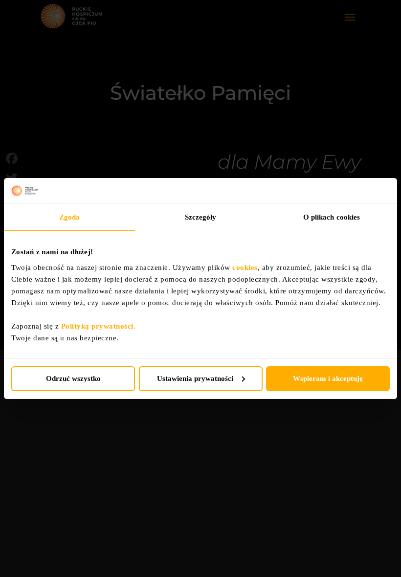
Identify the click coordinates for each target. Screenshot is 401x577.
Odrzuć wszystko (73, 378)
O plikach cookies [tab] (331, 217)
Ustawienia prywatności (195, 378)
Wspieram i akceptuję (328, 378)
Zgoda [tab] (69, 217)
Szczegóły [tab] (201, 217)
